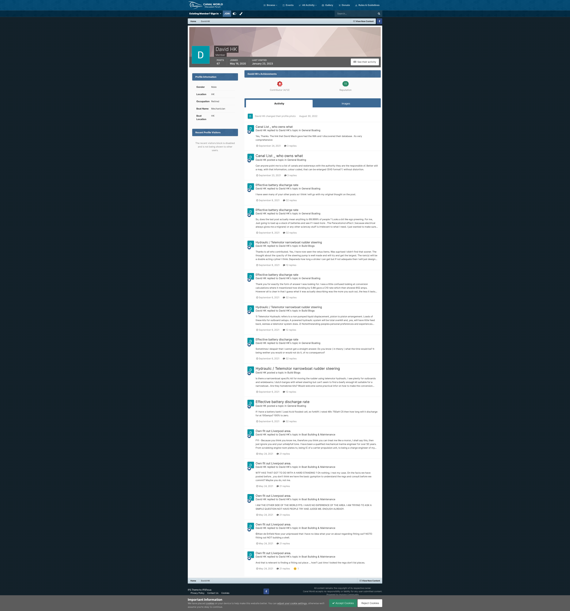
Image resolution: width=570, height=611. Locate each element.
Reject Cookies (370, 603)
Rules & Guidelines (369, 5)
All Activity (308, 5)
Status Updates (363, 13)
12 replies (290, 265)
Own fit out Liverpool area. (273, 431)
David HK (260, 116)
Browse (270, 5)
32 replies (291, 200)
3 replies (291, 145)
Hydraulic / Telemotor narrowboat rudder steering (289, 242)
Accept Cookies (344, 603)
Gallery (329, 5)
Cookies (225, 593)
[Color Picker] (241, 14)
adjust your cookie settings (292, 603)
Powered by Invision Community (343, 594)
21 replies (284, 453)
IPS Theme (193, 589)
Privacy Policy (197, 593)
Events (289, 5)
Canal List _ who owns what (274, 126)
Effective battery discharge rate (277, 185)
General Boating (311, 130)
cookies (210, 603)
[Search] (379, 14)
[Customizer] (234, 14)
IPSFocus (207, 589)
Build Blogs (308, 245)
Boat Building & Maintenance (318, 434)
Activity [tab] (279, 103)
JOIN (227, 13)
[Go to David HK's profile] (250, 116)
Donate (345, 5)
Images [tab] (346, 103)
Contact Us (212, 593)
